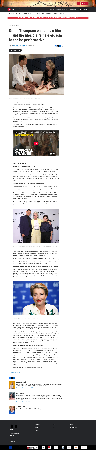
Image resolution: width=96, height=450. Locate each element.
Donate (85, 3)
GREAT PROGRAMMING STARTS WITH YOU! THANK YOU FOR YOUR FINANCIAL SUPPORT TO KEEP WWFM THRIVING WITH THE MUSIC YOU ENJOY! (48, 17)
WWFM (11, 429)
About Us (36, 13)
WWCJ (71, 424)
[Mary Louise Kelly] (12, 385)
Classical (10, 13)
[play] (9, 9)
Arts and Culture (58, 13)
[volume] (13, 9)
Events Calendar (46, 13)
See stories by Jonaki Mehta (23, 402)
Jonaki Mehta (24, 45)
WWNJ (54, 427)
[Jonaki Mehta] (12, 396)
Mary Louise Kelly (17, 45)
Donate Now (37, 427)
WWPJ (54, 424)
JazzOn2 (18, 13)
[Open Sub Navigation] (13, 13)
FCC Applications (73, 427)
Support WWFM (27, 13)
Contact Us (37, 424)
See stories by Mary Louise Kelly (25, 388)
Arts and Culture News (14, 25)
